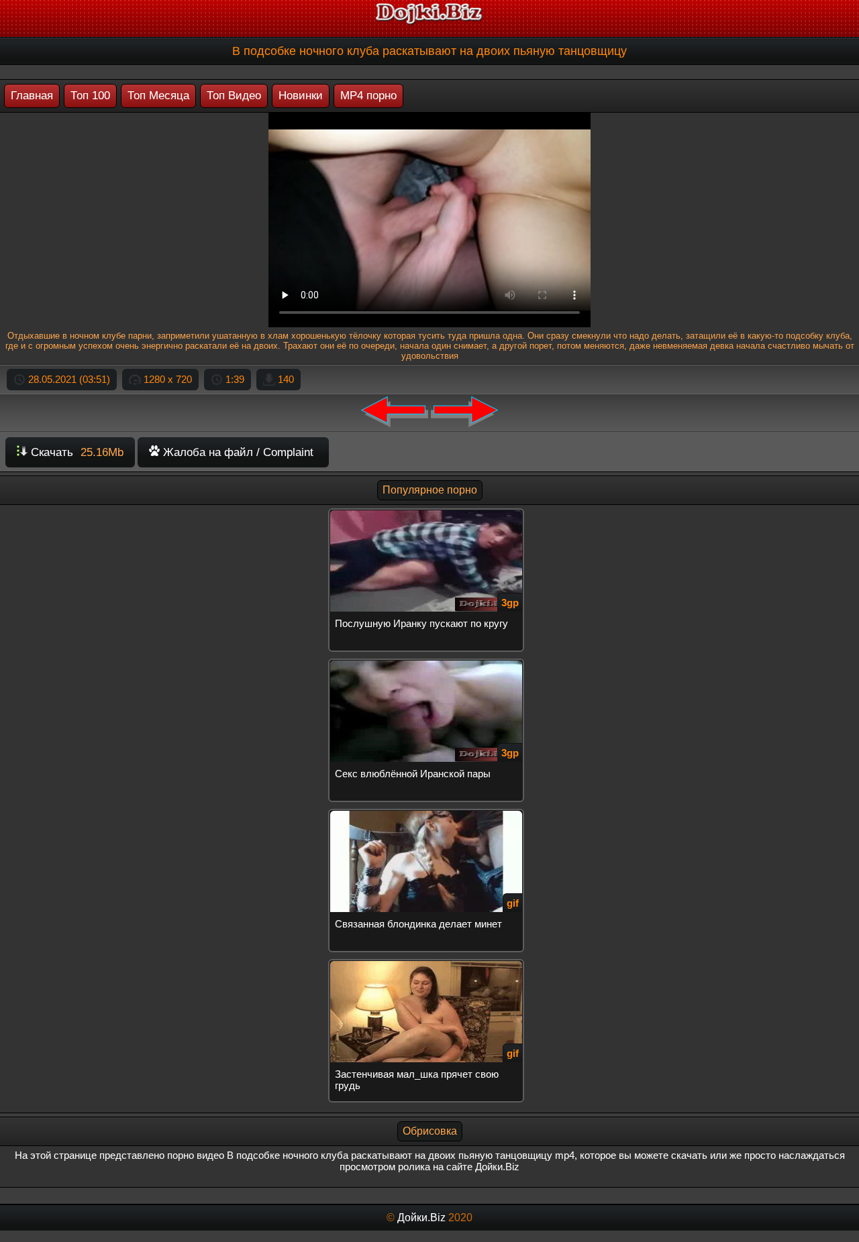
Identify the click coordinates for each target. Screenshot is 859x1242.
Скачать (75, 452)
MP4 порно (368, 95)
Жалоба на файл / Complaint (236, 452)
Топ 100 (90, 95)
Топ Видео (234, 95)
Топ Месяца (158, 95)
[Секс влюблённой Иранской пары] (429, 664)
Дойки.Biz (421, 1217)
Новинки (301, 95)
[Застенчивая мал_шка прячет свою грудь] (429, 964)
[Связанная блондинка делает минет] (429, 814)
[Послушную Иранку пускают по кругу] (429, 514)
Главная (32, 95)
